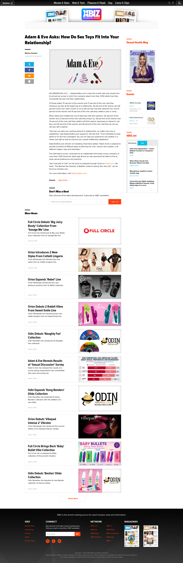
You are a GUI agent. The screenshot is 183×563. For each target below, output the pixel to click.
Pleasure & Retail (96, 3)
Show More (73, 498)
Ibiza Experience (136, 117)
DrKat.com (109, 163)
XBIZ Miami (110, 529)
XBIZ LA (109, 526)
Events (130, 94)
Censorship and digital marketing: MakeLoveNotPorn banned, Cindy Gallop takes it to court (142, 183)
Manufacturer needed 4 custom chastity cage (141, 172)
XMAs (108, 540)
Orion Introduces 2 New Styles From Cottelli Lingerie (45, 254)
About (27, 537)
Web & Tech (78, 3)
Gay (110, 3)
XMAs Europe (135, 102)
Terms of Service (113, 557)
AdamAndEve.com (79, 173)
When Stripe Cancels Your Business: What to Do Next (139, 162)
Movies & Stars (61, 3)
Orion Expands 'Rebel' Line (44, 279)
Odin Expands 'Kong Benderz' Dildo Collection (46, 392)
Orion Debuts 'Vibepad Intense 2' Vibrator (42, 421)
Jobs (142, 143)
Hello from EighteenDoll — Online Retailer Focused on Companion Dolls (142, 151)
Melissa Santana (31, 53)
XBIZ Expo (110, 537)
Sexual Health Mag (137, 42)
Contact (28, 533)
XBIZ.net (131, 136)
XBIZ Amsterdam (112, 533)
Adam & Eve (62, 180)
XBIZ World (95, 533)
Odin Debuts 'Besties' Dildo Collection (45, 475)
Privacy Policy (30, 540)
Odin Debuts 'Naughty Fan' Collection (44, 335)
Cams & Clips (122, 3)
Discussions (132, 143)
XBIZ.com (94, 526)
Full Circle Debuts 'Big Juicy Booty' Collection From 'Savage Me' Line (45, 226)
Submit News (30, 526)
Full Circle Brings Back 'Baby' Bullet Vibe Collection (46, 448)
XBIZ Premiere (96, 537)
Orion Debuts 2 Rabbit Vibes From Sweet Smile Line (45, 308)
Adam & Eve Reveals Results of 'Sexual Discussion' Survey (46, 362)
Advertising (29, 529)
